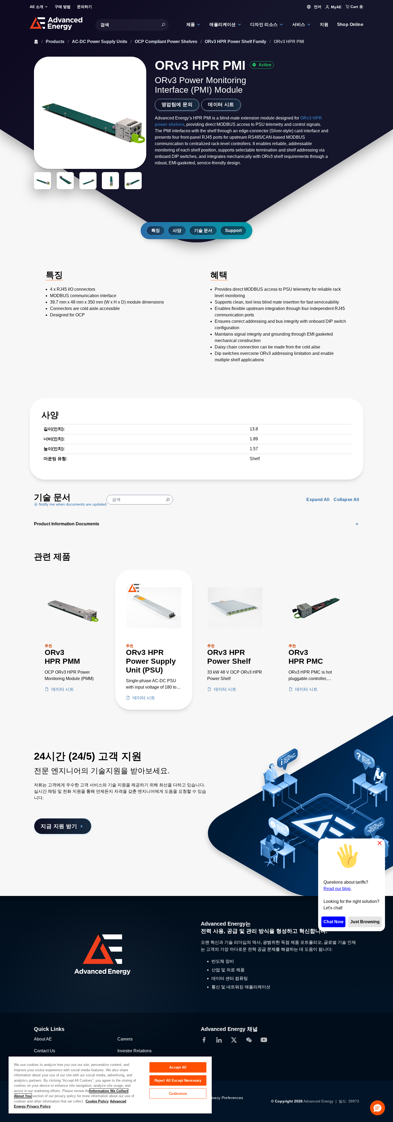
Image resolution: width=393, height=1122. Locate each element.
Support (233, 230)
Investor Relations (134, 1051)
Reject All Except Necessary (178, 1080)
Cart (355, 7)
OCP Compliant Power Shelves (166, 41)
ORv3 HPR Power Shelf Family (236, 41)
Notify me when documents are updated (72, 504)
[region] (110, 1084)
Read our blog (336, 888)
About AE (43, 1039)
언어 (317, 7)
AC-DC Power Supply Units (100, 41)
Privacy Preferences (225, 1098)
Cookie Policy (97, 1101)
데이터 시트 (221, 104)
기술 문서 (203, 230)
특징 (155, 230)
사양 (177, 230)
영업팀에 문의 (176, 104)
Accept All (177, 1067)
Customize (178, 1094)
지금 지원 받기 (59, 826)
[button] (377, 1107)
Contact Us (44, 1051)
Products (56, 41)
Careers (125, 1039)
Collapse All (346, 499)
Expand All (317, 499)
